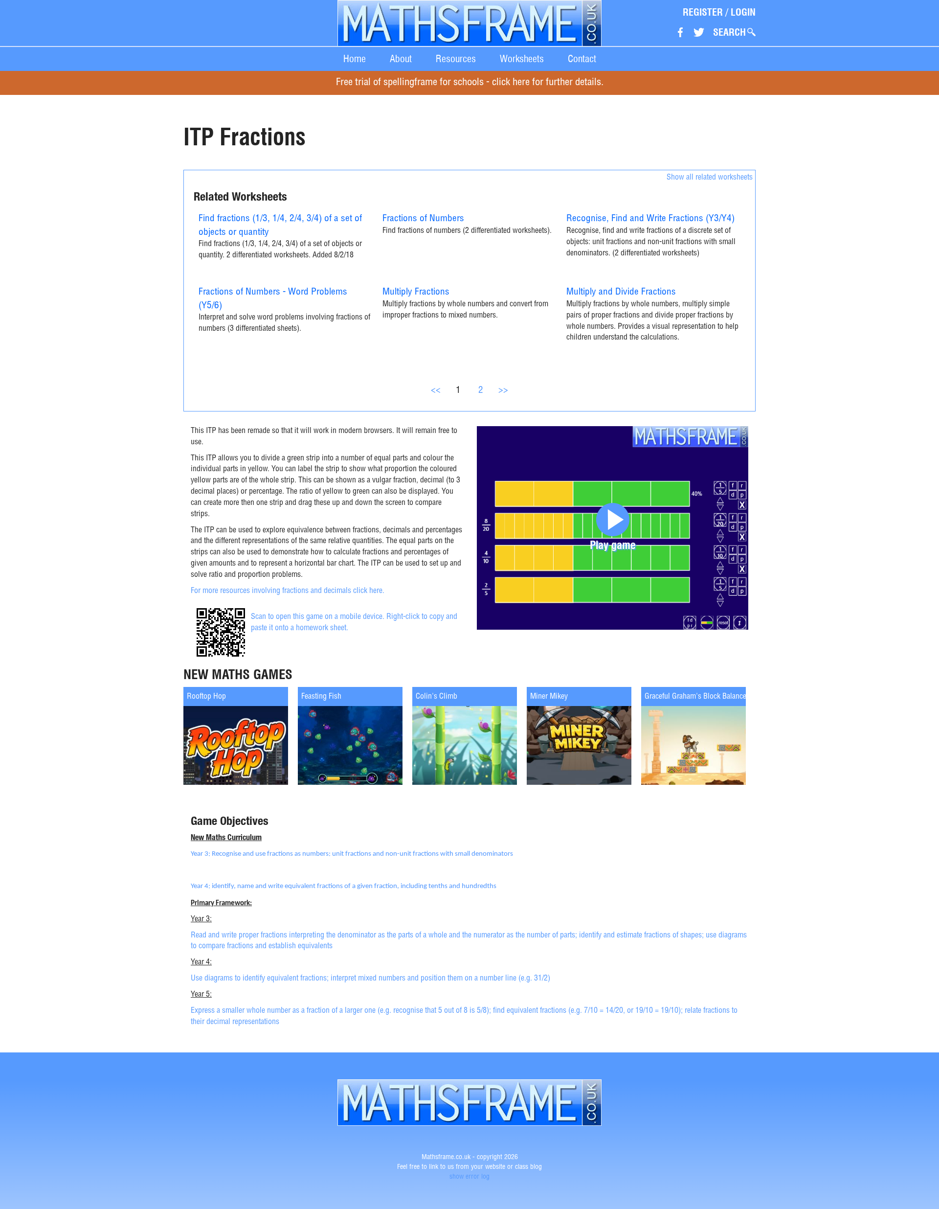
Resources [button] (456, 59)
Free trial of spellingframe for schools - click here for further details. (470, 83)
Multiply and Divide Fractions (621, 292)
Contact (582, 59)
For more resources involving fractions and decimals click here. (287, 591)
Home (354, 59)
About (401, 59)
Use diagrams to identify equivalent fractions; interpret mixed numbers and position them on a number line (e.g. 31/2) (370, 979)
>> (503, 390)
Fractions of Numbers (423, 219)
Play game (613, 544)
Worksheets (522, 59)
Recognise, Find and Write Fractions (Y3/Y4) (650, 219)
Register (703, 12)
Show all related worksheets (710, 178)
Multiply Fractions (415, 292)
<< (436, 390)
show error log (469, 1177)
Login (743, 12)
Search (729, 32)
